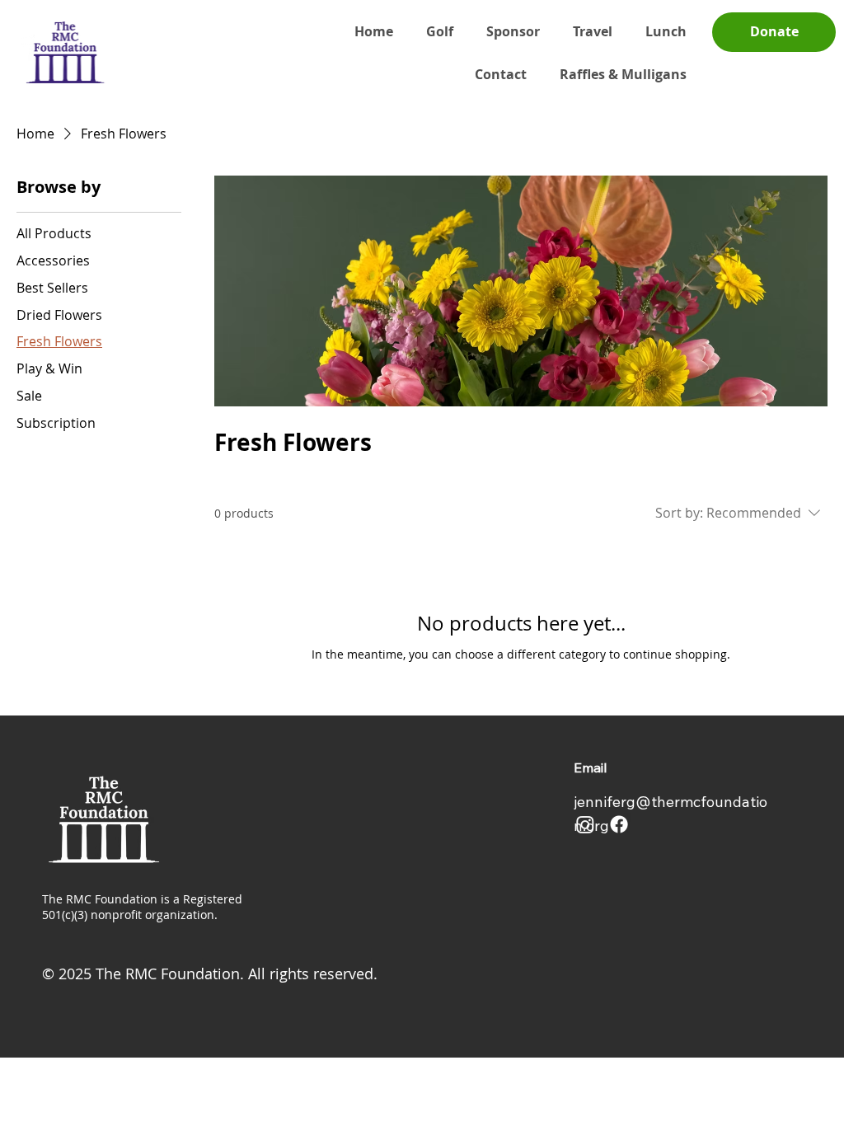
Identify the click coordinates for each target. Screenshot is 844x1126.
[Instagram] (585, 824)
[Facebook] (619, 824)
